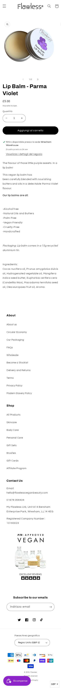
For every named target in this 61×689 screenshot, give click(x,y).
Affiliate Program (17, 468)
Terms (10, 378)
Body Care (13, 430)
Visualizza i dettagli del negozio (24, 154)
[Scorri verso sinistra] (23, 79)
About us (12, 324)
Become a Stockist (17, 362)
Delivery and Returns (19, 370)
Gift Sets (12, 445)
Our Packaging (15, 340)
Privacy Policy (14, 385)
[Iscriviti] (50, 607)
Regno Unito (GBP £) (29, 642)
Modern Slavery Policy (19, 393)
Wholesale (13, 355)
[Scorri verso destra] (37, 79)
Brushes (11, 453)
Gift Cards (12, 460)
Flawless (33, 672)
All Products (13, 415)
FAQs (10, 347)
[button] (4, 6)
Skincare (12, 422)
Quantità (7, 111)
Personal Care (15, 438)
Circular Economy (17, 332)
